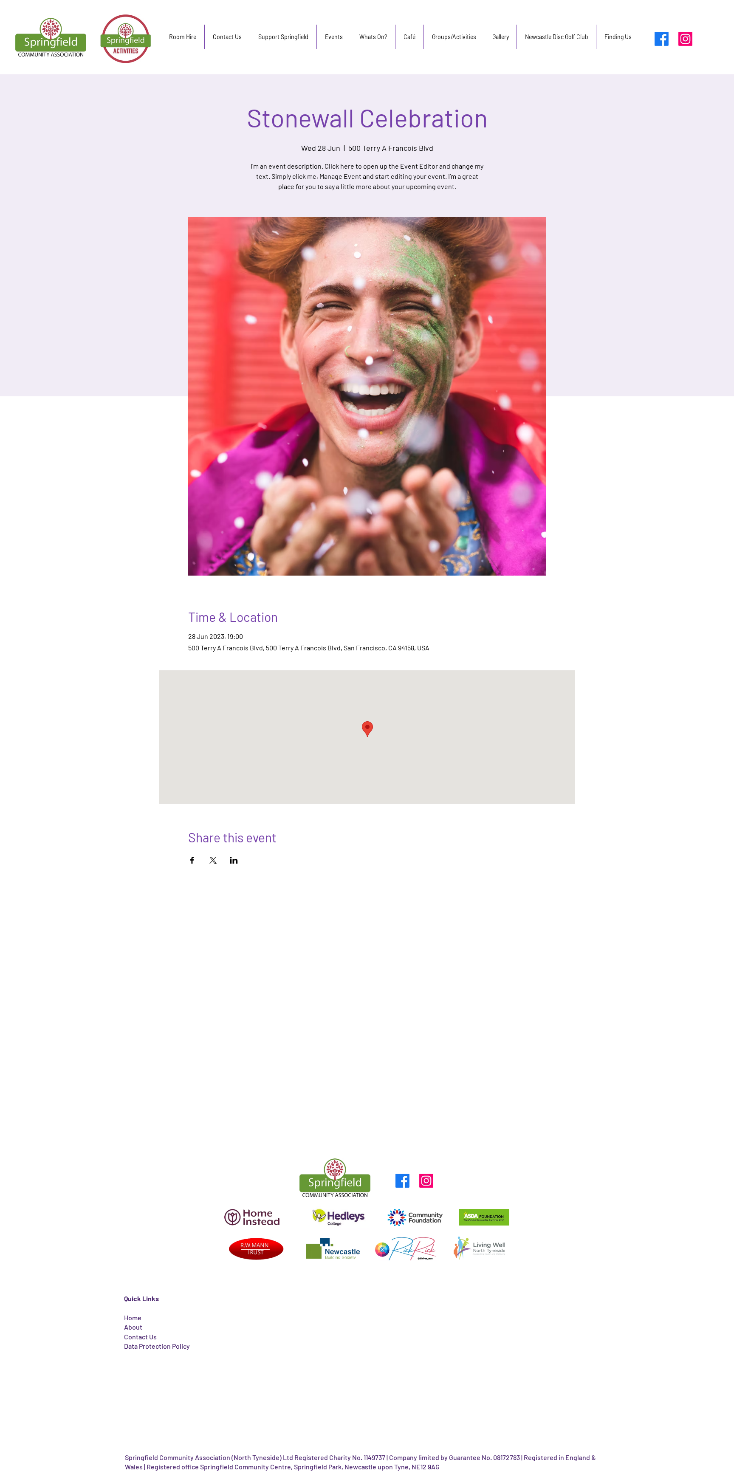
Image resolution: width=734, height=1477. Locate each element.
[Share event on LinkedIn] (234, 860)
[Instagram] (685, 39)
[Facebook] (662, 39)
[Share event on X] (213, 860)
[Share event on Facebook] (192, 860)
